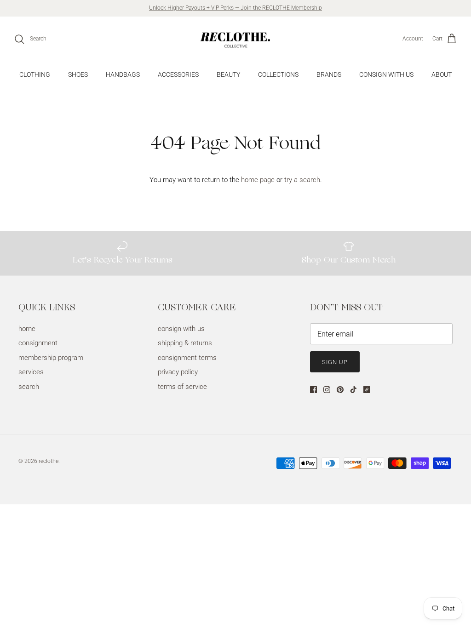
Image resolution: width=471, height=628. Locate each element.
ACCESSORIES (178, 74)
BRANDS (328, 74)
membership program (50, 358)
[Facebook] (313, 389)
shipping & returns (185, 343)
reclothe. (49, 461)
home (26, 329)
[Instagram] (326, 389)
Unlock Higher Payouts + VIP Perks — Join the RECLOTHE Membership (235, 8)
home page (258, 180)
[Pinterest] (340, 389)
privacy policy (178, 372)
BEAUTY (228, 74)
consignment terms (187, 358)
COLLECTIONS (278, 74)
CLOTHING (34, 74)
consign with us (181, 329)
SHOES (78, 74)
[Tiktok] (353, 389)
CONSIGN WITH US (386, 74)
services (31, 372)
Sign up (335, 362)
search (28, 387)
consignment (37, 343)
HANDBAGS (123, 74)
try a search (302, 180)
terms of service (182, 387)
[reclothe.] (235, 39)
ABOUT (441, 74)
